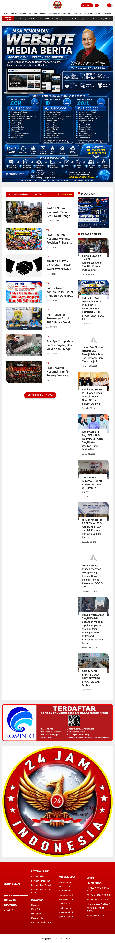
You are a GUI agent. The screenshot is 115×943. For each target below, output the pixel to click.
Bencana (89, 13)
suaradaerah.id (66, 912)
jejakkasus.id (65, 908)
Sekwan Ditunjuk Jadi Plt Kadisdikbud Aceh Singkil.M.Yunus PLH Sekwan (92, 262)
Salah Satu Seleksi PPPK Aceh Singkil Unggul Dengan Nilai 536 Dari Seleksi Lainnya (92, 396)
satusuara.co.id (66, 899)
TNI (47, 203)
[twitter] (7, 5)
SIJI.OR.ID (8, 910)
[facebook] (3, 5)
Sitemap (87, 5)
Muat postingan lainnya (40, 395)
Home (6, 13)
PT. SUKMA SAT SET (96, 915)
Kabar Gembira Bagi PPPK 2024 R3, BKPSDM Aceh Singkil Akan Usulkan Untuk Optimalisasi (92, 440)
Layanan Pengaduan (40, 881)
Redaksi (35, 905)
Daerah (23, 13)
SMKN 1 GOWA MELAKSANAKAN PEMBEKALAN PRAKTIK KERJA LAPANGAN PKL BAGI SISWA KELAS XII (93, 308)
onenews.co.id (66, 895)
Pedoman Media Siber (41, 922)
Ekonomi (108, 13)
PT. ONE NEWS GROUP (97, 899)
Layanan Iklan (37, 876)
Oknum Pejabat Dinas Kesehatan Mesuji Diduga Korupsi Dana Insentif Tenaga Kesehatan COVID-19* (92, 576)
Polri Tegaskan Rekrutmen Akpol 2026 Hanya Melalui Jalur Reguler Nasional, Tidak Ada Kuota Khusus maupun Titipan (59, 318)
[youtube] (14, 5)
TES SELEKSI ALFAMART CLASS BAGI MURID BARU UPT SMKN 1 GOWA (92, 484)
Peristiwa (78, 13)
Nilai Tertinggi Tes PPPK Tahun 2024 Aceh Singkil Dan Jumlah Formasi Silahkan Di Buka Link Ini (92, 528)
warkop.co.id (65, 890)
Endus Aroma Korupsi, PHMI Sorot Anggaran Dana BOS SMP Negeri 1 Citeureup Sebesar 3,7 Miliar (59, 292)
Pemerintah (54, 13)
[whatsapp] (12, 889)
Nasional (33, 13)
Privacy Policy (37, 918)
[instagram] (11, 5)
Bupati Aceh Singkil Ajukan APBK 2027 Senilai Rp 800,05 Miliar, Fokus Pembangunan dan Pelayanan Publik (39, 19)
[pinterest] (16, 889)
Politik (43, 13)
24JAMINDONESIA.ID (65, 939)
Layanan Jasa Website (41, 885)
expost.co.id (64, 886)
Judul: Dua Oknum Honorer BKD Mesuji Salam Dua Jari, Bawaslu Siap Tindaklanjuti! (92, 354)
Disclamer (36, 913)
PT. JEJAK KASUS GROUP (99, 895)
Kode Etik (35, 909)
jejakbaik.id (64, 903)
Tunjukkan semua (65, 194)
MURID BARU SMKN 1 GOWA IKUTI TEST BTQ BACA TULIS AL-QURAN (91, 678)
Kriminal (67, 13)
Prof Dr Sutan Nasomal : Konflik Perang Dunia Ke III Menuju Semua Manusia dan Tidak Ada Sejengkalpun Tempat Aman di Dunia (58, 372)
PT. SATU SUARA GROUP (98, 904)
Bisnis (98, 13)
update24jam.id (66, 916)
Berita (14, 13)
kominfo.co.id (65, 882)
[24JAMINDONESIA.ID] (57, 9)
